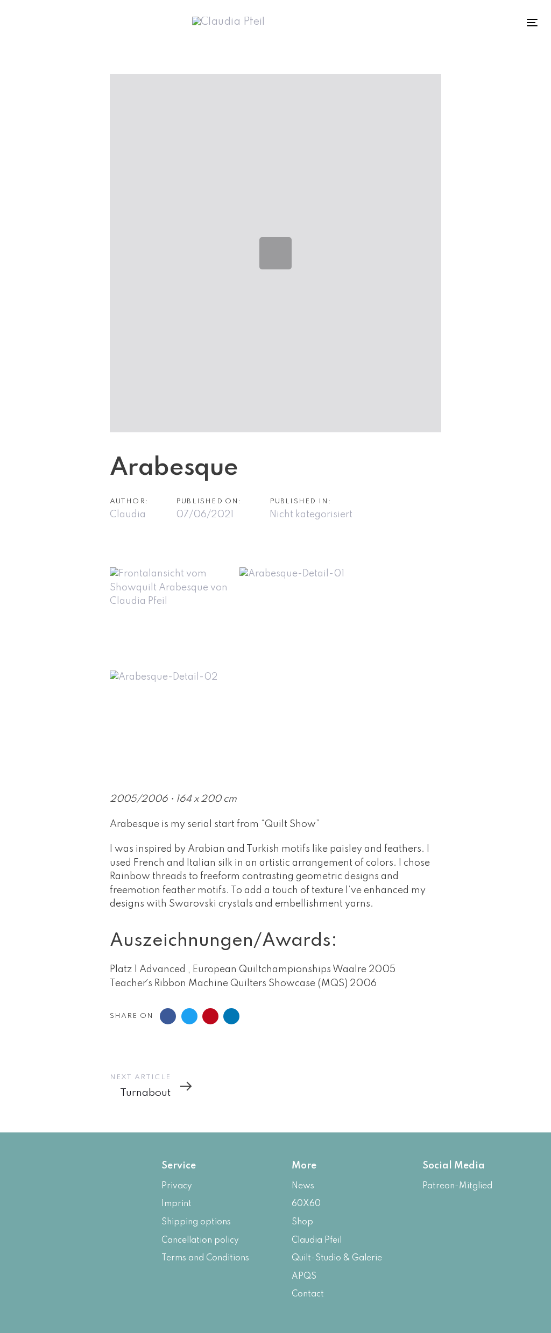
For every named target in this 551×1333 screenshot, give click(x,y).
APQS (304, 1276)
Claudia (128, 514)
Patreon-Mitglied (457, 1186)
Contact (308, 1294)
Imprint (176, 1204)
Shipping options (196, 1222)
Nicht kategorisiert (311, 514)
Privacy (176, 1186)
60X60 (306, 1204)
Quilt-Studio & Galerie (337, 1258)
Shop (302, 1222)
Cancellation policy (200, 1240)
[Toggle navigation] (485, 22)
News (303, 1186)
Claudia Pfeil (317, 1240)
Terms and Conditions (205, 1258)
